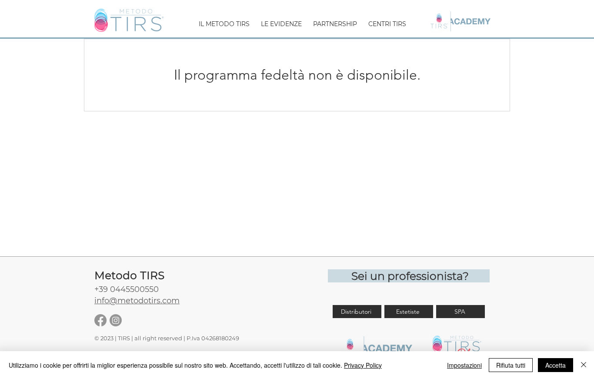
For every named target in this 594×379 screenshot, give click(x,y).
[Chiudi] (583, 365)
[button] (224, 20)
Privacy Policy (363, 365)
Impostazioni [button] (464, 365)
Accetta (555, 365)
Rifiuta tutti (510, 365)
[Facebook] (100, 320)
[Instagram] (116, 320)
